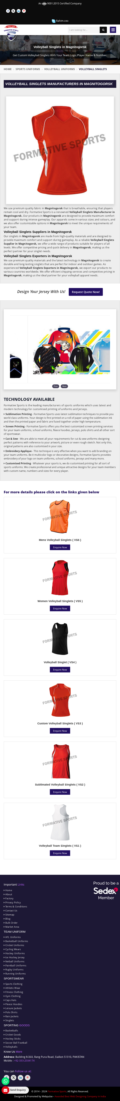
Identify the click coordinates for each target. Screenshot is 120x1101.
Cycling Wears (13, 949)
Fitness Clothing (14, 992)
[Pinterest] (24, 11)
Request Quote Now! (86, 292)
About (8, 894)
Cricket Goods (13, 1034)
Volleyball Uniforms (59, 69)
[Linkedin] (18, 11)
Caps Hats (10, 1000)
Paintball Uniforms (15, 965)
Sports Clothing (13, 983)
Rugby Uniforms (14, 969)
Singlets (9, 1020)
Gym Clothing (12, 996)
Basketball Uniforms (16, 941)
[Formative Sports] (11, 33)
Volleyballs (11, 1046)
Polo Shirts (11, 1012)
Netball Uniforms (14, 961)
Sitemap (9, 914)
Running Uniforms (15, 973)
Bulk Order (11, 922)
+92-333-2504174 (24, 1060)
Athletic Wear (12, 987)
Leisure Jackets (13, 1008)
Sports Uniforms (28, 69)
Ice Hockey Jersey (15, 957)
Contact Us (11, 910)
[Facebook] (8, 11)
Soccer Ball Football (16, 1042)
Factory (9, 898)
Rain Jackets (11, 1016)
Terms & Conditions (16, 906)
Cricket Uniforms (14, 945)
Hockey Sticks (12, 1038)
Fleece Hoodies (13, 1004)
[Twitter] (13, 11)
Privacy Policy (13, 902)
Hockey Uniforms (15, 953)
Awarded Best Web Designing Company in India (80, 1096)
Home (8, 69)
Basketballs (11, 1030)
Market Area (12, 926)
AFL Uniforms (13, 937)
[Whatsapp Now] (5, 1081)
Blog (7, 918)
